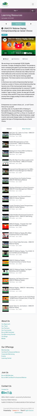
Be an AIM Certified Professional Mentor (13, 377)
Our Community (6, 330)
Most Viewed (26, 129)
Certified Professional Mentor (10, 352)
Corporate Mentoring (8, 354)
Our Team (4, 326)
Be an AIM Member (7, 375)
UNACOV (4, 34)
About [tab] (6, 59)
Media (3, 338)
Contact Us (4, 389)
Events (3, 356)
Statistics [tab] (16, 59)
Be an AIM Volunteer (7, 332)
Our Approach (5, 324)
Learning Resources (11, 15)
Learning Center (6, 358)
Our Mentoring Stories (8, 334)
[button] (33, 10)
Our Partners (5, 328)
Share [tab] (26, 59)
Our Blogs (4, 336)
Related (9, 129)
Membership (5, 350)
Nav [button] (15, 10)
